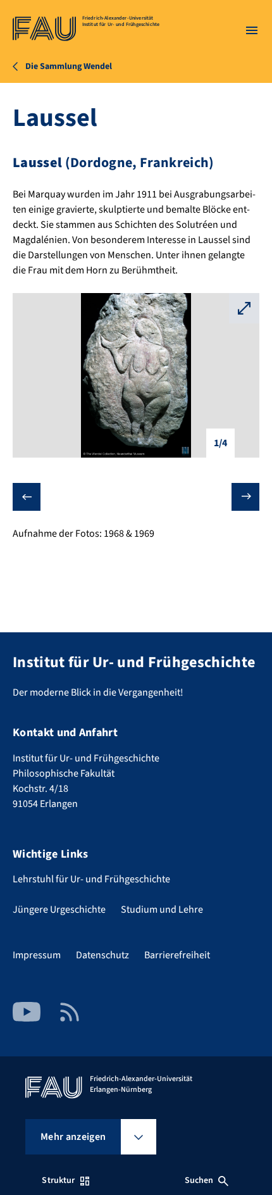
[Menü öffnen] (252, 30)
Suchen (199, 1180)
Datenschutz (102, 955)
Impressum (37, 955)
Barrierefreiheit (177, 955)
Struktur (58, 1180)
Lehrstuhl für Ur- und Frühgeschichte (91, 879)
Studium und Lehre (162, 910)
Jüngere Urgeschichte (59, 910)
